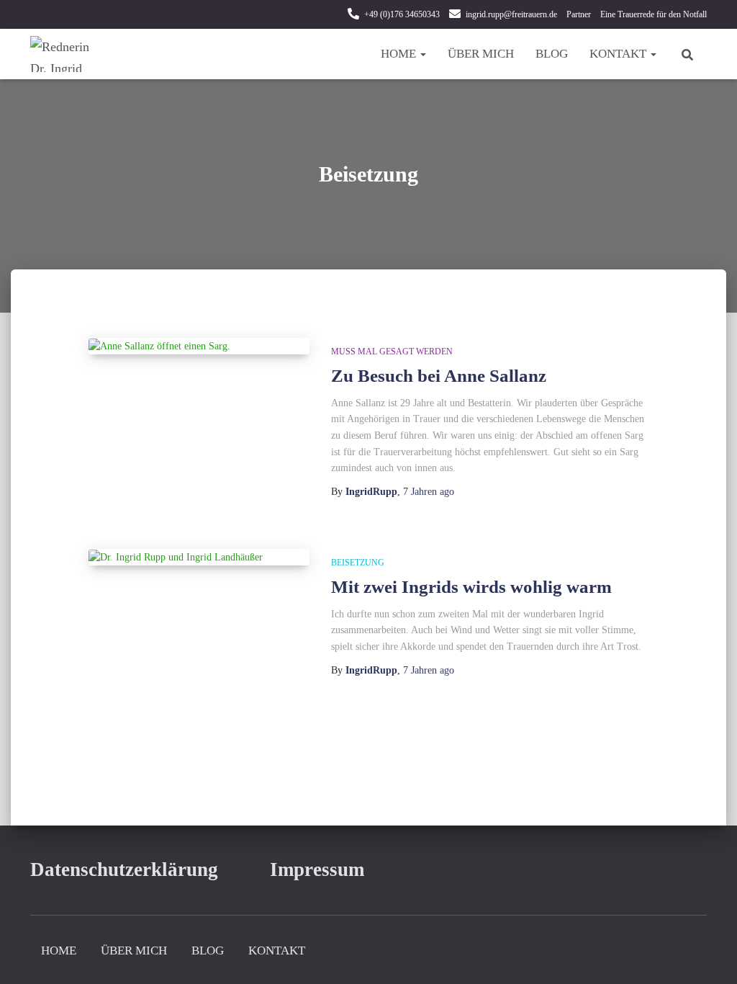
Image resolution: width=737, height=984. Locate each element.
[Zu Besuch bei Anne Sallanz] (199, 346)
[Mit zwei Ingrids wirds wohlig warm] (199, 557)
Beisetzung (357, 563)
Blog (551, 54)
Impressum (317, 869)
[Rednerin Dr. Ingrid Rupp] (66, 54)
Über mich (481, 54)
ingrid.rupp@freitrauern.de (511, 14)
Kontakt (619, 54)
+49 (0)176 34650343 (402, 14)
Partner (578, 14)
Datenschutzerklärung (124, 869)
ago (428, 491)
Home (400, 54)
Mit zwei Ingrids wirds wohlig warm (471, 586)
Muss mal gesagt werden (392, 351)
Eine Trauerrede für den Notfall (653, 14)
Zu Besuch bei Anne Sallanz (438, 375)
